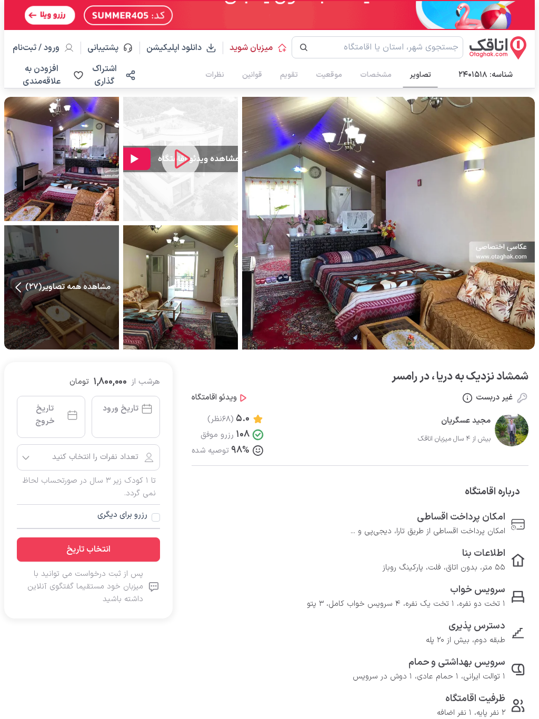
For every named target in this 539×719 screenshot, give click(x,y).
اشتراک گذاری (104, 75)
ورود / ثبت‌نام (36, 48)
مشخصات (376, 75)
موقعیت (329, 75)
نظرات (214, 75)
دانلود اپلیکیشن (174, 48)
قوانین (252, 75)
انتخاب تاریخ (88, 549)
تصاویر (420, 75)
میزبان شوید (251, 48)
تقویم (289, 75)
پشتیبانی (107, 48)
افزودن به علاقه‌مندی (42, 75)
